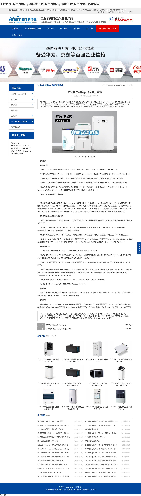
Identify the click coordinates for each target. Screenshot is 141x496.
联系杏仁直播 (17, 35)
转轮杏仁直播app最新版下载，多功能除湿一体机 (101, 472)
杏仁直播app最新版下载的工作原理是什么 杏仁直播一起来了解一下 (101, 468)
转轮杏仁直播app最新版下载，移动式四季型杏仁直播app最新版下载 (101, 464)
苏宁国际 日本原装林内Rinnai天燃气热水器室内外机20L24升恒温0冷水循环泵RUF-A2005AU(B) (54, 425)
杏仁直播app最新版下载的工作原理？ (51, 421)
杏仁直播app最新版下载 (53, 227)
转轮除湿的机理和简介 (92, 429)
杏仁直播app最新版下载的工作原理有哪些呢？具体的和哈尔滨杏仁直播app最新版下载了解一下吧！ (54, 437)
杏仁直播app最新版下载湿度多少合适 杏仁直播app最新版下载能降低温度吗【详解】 (101, 449)
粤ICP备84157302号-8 (89, 489)
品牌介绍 (89, 28)
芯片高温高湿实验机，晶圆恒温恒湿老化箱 (53, 433)
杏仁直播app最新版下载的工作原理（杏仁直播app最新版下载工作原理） (101, 433)
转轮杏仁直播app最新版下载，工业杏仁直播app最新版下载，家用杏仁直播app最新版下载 (54, 468)
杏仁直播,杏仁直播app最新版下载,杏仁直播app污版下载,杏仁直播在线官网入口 (51, 4)
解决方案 (50, 28)
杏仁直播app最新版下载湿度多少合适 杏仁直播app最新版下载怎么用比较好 (54, 453)
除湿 (45, 170)
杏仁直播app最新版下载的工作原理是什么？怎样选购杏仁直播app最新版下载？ (54, 445)
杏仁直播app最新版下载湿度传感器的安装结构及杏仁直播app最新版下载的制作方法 (101, 476)
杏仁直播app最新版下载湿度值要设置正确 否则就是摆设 (101, 460)
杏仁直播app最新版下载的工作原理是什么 (51, 460)
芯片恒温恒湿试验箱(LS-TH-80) (47, 441)
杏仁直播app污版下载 (33, 28)
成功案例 (63, 28)
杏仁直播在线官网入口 (107, 28)
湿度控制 (65, 227)
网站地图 (120, 12)
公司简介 (101, 12)
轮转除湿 (44, 187)
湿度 (129, 220)
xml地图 (129, 12)
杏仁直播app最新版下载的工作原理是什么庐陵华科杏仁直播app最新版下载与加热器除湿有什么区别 (101, 457)
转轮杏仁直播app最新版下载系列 (56, 325)
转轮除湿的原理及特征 (92, 441)
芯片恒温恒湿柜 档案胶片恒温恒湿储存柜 (50, 472)
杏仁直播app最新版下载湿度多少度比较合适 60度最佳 (101, 425)
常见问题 (129, 85)
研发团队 (111, 12)
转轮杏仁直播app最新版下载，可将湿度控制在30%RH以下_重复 (54, 476)
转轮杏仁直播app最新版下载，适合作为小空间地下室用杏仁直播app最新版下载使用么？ (54, 449)
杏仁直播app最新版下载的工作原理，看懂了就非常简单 (101, 421)
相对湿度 (76, 258)
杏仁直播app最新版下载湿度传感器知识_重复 (52, 464)
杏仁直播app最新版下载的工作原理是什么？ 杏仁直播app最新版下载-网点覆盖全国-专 (101, 453)
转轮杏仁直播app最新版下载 (67, 239)
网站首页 (15, 28)
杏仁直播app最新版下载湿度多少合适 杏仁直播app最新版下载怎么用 (54, 457)
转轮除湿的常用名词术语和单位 (95, 437)
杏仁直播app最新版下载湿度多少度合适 (50, 429)
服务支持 (76, 28)
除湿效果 (48, 220)
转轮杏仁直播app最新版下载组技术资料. (59, 329)
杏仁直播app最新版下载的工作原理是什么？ (101, 445)
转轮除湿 (76, 220)
